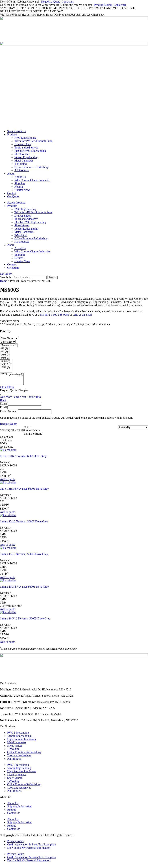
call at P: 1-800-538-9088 (54, 314)
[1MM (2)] (5, 354)
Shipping (19, 183)
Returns (18, 186)
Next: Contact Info (30, 396)
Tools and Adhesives (26, 147)
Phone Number (8, 411)
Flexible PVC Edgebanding (30, 150)
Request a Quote (50, 1)
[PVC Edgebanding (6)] (11, 374)
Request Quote (8, 423)
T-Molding (20, 163)
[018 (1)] (5, 348)
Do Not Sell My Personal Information (28, 847)
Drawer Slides (22, 144)
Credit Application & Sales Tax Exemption (31, 844)
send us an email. (82, 314)
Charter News (22, 189)
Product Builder (103, 4)
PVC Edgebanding (25, 137)
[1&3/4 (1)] (6, 361)
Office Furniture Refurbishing (31, 167)
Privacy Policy (15, 841)
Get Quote (13, 196)
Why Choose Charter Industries (32, 180)
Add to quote (7, 479)
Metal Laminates (23, 160)
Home (3, 280)
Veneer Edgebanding (26, 157)
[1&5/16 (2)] (6, 364)
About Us (20, 176)
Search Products (16, 131)
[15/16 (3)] (6, 367)
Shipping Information (19, 806)
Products (12, 134)
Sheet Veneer (21, 154)
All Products (21, 170)
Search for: (6, 277)
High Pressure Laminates (21, 739)
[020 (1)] (5, 351)
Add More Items (9, 396)
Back (3, 400)
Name (3, 403)
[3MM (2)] (5, 357)
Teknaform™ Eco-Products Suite (33, 141)
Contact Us (13, 812)
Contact (11, 193)
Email (3, 407)
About (10, 173)
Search (52, 277)
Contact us (68, 1)
